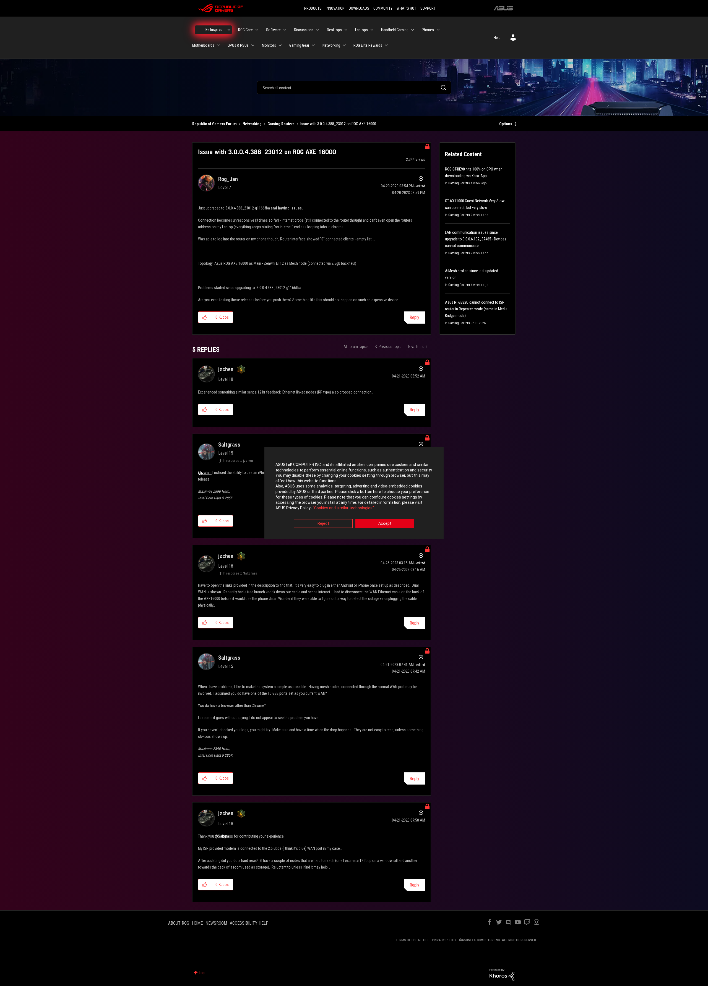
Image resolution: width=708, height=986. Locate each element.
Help (497, 37)
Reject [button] (323, 523)
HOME (197, 923)
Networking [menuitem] (331, 45)
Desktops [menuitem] (334, 30)
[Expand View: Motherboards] (218, 45)
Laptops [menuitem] (361, 30)
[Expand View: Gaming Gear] (313, 45)
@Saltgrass (224, 836)
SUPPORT (427, 8)
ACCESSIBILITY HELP (249, 923)
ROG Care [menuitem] (245, 30)
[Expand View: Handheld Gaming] (412, 30)
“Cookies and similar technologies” (343, 508)
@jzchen (205, 472)
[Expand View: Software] (285, 30)
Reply (414, 317)
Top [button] (202, 973)
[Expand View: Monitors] (280, 45)
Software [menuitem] (273, 30)
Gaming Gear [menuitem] (299, 45)
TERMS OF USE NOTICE (412, 940)
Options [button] (505, 124)
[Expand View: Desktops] (346, 30)
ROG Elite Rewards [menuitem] (367, 45)
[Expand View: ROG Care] (257, 30)
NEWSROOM (216, 923)
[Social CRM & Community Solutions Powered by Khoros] (502, 974)
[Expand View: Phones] (438, 30)
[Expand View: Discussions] (318, 30)
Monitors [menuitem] (269, 45)
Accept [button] (384, 523)
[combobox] (354, 87)
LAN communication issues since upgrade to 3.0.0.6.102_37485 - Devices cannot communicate (475, 239)
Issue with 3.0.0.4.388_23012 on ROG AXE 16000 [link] (338, 124)
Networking (252, 124)
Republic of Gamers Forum (214, 124)
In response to (238, 461)
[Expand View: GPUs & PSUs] (253, 45)
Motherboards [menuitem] (203, 45)
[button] (204, 317)
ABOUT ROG (178, 923)
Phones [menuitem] (428, 30)
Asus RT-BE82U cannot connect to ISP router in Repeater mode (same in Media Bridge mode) (476, 309)
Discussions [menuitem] (304, 30)
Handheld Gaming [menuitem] (394, 30)
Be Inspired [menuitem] (214, 29)
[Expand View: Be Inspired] (229, 30)
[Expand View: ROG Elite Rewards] (386, 45)
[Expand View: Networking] (344, 45)
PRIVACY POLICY (444, 940)
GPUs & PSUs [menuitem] (238, 45)
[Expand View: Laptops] (372, 30)
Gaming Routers (281, 124)
